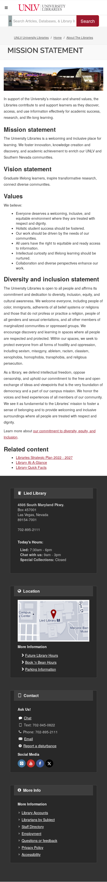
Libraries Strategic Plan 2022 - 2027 (44, 457)
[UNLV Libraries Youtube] (31, 763)
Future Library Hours (41, 655)
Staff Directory (33, 826)
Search (88, 21)
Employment (31, 833)
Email (28, 738)
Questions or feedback (39, 840)
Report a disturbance (39, 745)
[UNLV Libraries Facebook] (40, 763)
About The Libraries (79, 37)
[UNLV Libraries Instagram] (22, 763)
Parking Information (40, 669)
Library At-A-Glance (31, 462)
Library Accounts (35, 812)
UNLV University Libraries (31, 37)
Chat (27, 717)
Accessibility (31, 854)
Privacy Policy (32, 847)
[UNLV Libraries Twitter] (49, 763)
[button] (6, 7)
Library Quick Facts (31, 467)
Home (58, 37)
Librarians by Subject (38, 819)
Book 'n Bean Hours (40, 662)
